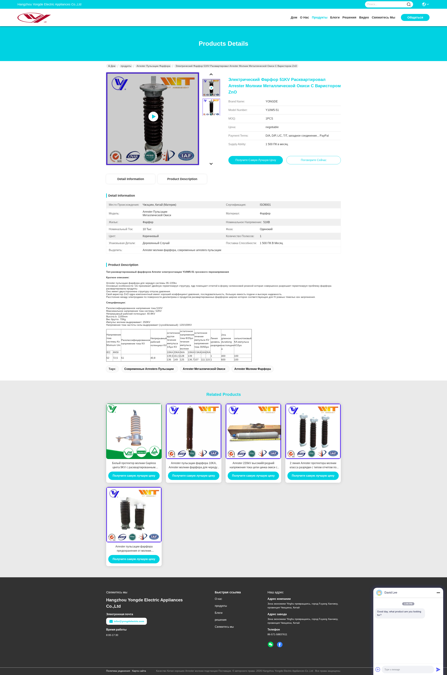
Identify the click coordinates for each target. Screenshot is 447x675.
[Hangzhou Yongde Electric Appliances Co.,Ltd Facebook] (280, 645)
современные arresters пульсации (149, 368)
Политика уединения (118, 670)
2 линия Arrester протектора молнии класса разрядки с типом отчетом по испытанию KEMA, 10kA (313, 465)
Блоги (335, 17)
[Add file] (377, 669)
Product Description (182, 179)
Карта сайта (139, 670)
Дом (294, 17)
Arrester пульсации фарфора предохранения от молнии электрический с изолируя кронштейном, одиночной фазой (134, 549)
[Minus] (438, 593)
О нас (304, 17)
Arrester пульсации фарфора (153, 66)
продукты (319, 17)
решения (349, 17)
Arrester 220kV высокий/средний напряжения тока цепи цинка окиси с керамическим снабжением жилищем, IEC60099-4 (253, 465)
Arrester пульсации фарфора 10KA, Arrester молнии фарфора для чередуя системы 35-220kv (194, 465)
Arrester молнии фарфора (252, 368)
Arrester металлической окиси (204, 368)
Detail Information (130, 179)
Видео (364, 17)
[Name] (409, 4)
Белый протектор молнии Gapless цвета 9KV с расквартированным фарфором (134, 465)
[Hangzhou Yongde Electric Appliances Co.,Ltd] (36, 17)
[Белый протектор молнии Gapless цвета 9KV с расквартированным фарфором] (134, 431)
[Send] (438, 669)
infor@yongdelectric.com (129, 621)
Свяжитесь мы (383, 17)
